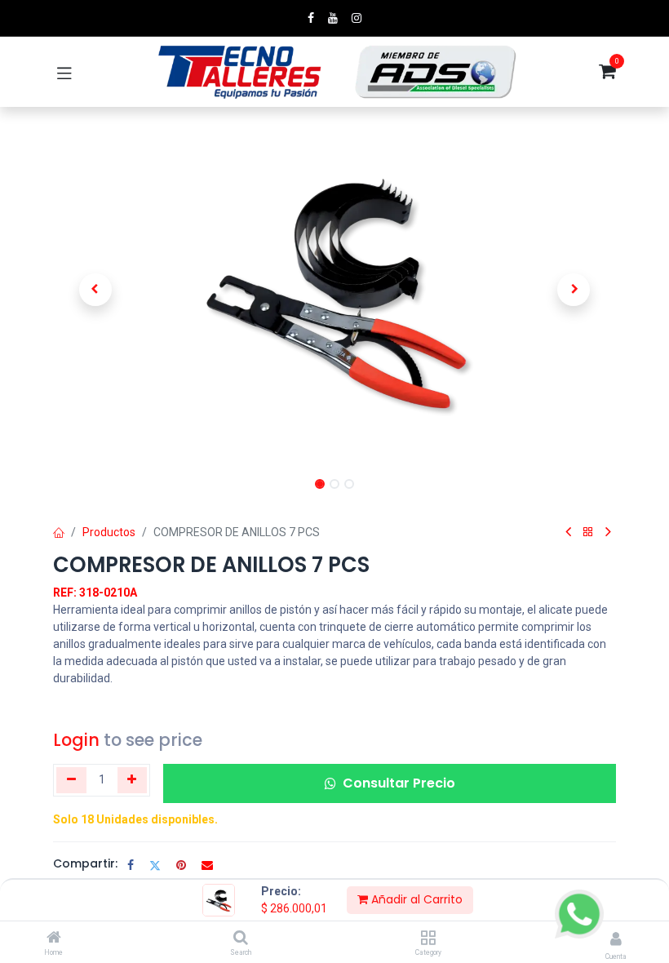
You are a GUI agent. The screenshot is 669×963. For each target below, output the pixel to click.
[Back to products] (588, 532)
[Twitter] (155, 865)
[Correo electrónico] (207, 865)
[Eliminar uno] (71, 780)
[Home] (54, 938)
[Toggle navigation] (64, 71)
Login (76, 740)
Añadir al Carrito (415, 899)
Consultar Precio (399, 783)
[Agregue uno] (132, 780)
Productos (108, 532)
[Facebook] (130, 865)
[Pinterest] (181, 865)
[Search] (240, 938)
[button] (95, 289)
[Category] (428, 938)
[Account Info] (616, 939)
